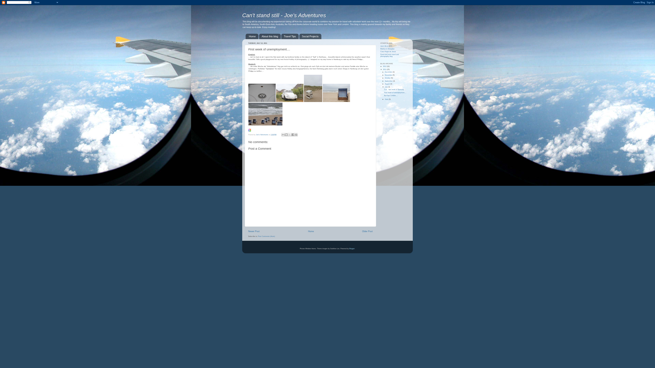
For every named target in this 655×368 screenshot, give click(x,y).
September (389, 81)
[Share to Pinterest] (296, 134)
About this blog (270, 36)
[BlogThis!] (286, 134)
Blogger (352, 248)
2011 (385, 69)
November (389, 75)
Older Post (367, 231)
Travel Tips (290, 36)
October (388, 78)
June (387, 99)
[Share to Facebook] (293, 134)
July (386, 87)
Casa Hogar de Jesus (388, 51)
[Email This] (283, 134)
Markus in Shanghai (387, 49)
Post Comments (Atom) (266, 236)
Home (252, 36)
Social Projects (310, 36)
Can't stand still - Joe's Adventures (284, 15)
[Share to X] (289, 134)
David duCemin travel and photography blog (389, 55)
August (387, 84)
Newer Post (254, 231)
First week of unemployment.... (395, 92)
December (389, 72)
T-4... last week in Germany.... (395, 89)
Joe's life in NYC (386, 46)
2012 (385, 66)
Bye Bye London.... (391, 95)
